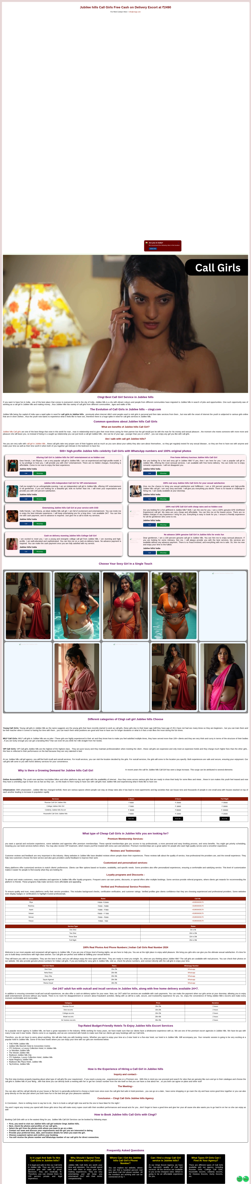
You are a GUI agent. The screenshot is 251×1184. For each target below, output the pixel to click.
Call (26, 473)
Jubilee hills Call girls (12, 432)
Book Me (131, 818)
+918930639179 (197, 902)
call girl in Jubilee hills (36, 444)
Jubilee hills (153, 248)
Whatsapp (191, 969)
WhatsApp (40, 473)
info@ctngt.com (135, 12)
